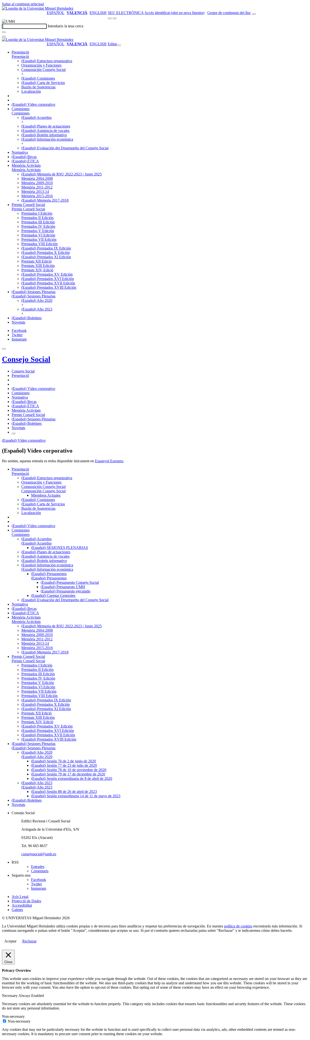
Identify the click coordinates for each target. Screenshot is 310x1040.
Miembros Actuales (46, 495)
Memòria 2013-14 (35, 192)
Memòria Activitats (26, 165)
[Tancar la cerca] (4, 36)
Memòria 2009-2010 (37, 183)
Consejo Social (26, 359)
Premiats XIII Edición (38, 266)
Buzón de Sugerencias (38, 87)
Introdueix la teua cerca (65, 26)
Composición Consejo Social (43, 70)
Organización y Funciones (41, 65)
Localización (31, 91)
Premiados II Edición (37, 218)
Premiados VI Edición (38, 235)
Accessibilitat (22, 905)
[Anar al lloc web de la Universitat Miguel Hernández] (37, 8)
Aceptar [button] (10, 941)
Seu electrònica (126, 13)
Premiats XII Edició (36, 261)
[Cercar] (4, 32)
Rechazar (29, 941)
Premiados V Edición (37, 231)
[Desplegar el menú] (114, 18)
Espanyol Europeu (109, 461)
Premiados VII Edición (38, 239)
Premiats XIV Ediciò (37, 270)
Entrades (37, 867)
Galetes (17, 910)
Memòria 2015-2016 (37, 196)
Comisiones (21, 109)
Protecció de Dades (26, 901)
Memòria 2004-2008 (37, 178)
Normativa (20, 152)
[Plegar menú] (119, 45)
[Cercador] (254, 14)
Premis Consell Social (28, 205)
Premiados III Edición (38, 222)
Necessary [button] (10, 996)
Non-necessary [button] (13, 1016)
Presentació (20, 52)
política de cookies (238, 926)
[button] (20, 56)
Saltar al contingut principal (23, 4)
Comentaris (39, 871)
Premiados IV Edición (38, 226)
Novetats (18, 322)
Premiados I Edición (36, 213)
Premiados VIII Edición (39, 244)
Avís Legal (20, 897)
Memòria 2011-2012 (37, 187)
